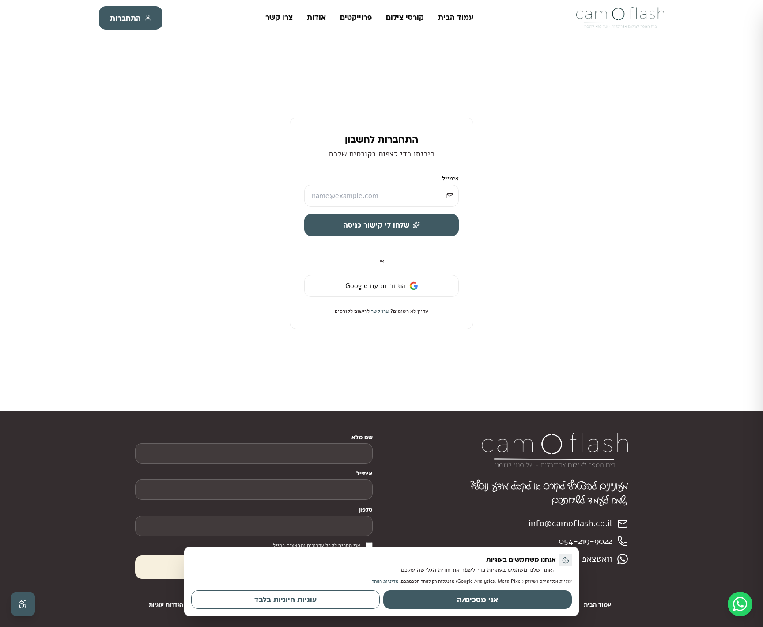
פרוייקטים (356, 17)
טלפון (366, 509)
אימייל (450, 178)
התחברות (125, 18)
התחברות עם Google (375, 286)
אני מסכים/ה (477, 599)
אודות (316, 17)
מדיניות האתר (385, 581)
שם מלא (362, 437)
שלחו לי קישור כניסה (376, 225)
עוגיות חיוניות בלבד (285, 599)
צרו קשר (279, 17)
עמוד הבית (455, 17)
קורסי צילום (405, 17)
